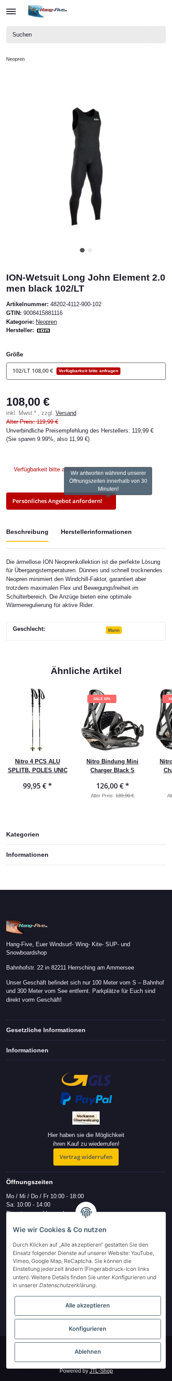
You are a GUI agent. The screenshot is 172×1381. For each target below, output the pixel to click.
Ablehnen (88, 1351)
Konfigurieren (87, 1328)
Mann (114, 630)
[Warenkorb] (158, 11)
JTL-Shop (101, 1371)
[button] (126, 11)
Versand (66, 413)
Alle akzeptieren (87, 1305)
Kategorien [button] (22, 834)
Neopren (46, 321)
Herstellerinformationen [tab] (96, 531)
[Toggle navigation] (11, 7)
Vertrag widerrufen (86, 1157)
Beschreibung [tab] (27, 531)
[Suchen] (157, 34)
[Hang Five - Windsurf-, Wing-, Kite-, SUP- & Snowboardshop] (47, 11)
